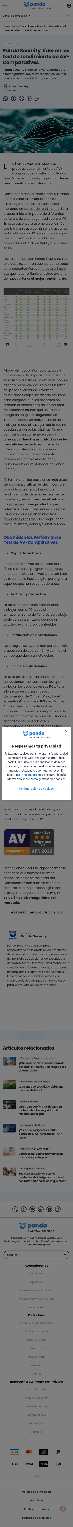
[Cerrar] (66, 731)
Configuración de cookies (36, 788)
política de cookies (30, 774)
